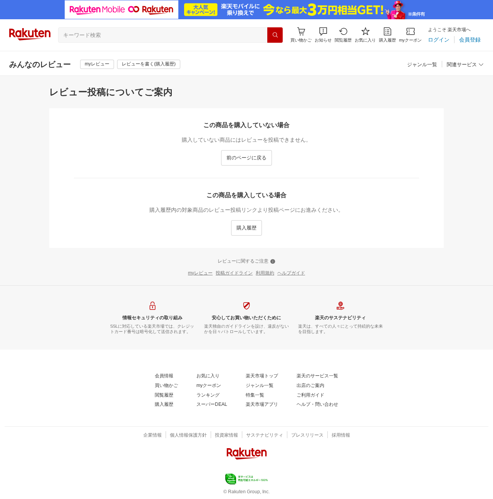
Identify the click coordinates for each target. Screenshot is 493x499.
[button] (323, 35)
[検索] (275, 35)
